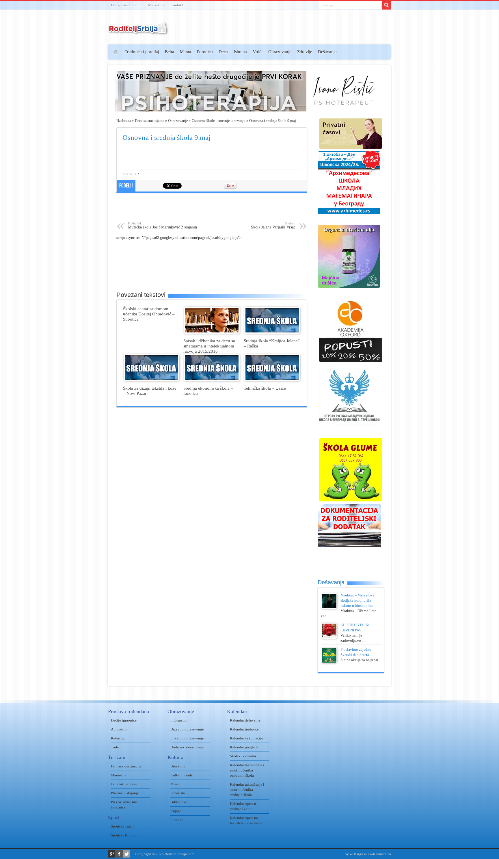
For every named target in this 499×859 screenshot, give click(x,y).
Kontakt (176, 5)
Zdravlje (304, 51)
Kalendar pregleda (244, 747)
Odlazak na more (124, 784)
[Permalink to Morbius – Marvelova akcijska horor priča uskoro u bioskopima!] (329, 607)
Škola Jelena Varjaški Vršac (273, 225)
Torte (115, 747)
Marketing (156, 5)
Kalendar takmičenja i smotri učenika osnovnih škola (247, 770)
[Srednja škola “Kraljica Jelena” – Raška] (272, 332)
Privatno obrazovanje (187, 738)
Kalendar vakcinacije (246, 738)
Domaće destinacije (126, 766)
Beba (169, 51)
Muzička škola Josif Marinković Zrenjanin (162, 225)
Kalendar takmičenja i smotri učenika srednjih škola (247, 789)
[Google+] (111, 854)
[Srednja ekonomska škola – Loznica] (212, 380)
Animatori (119, 729)
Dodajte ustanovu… (126, 5)
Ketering (117, 738)
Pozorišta (177, 793)
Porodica (205, 51)
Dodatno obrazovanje (187, 747)
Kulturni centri (181, 775)
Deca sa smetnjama (149, 120)
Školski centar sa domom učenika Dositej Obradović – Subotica (149, 313)
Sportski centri (122, 826)
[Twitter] (126, 854)
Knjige (175, 811)
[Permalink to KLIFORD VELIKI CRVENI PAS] (329, 637)
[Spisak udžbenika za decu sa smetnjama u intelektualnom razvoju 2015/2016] (212, 332)
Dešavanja (327, 51)
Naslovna (123, 120)
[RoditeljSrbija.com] (138, 31)
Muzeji (176, 784)
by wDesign (354, 854)
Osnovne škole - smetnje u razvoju (218, 120)
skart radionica (379, 854)
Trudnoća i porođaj (142, 51)
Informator (178, 720)
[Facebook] (119, 854)
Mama (185, 51)
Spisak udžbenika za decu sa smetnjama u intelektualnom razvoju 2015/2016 (209, 346)
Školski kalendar (243, 756)
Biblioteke (178, 802)
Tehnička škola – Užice (265, 388)
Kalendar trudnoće (244, 729)
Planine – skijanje (125, 793)
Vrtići (257, 51)
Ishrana (240, 51)
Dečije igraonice (124, 720)
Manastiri (118, 775)
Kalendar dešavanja (245, 720)
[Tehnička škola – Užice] (272, 380)
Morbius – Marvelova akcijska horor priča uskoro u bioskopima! (357, 600)
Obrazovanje (279, 51)
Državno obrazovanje (187, 729)
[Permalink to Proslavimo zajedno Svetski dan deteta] (329, 662)
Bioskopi (177, 766)
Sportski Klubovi (124, 835)
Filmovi (176, 820)
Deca (223, 51)
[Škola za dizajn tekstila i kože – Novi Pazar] (151, 380)
